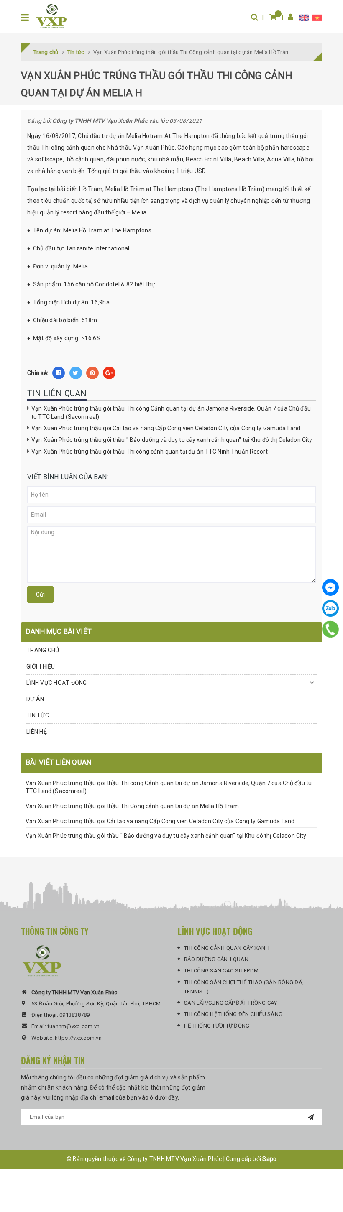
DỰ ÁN (35, 699)
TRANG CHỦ (42, 650)
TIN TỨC (37, 715)
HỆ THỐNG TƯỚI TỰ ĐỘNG (216, 1026)
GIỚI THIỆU (40, 666)
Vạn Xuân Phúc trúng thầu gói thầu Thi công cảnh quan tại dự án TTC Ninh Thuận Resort (149, 451)
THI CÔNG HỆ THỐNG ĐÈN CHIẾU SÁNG (233, 1014)
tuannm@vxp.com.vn (74, 1026)
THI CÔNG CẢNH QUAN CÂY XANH (226, 948)
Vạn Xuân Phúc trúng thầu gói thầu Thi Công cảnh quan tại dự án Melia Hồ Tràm (132, 806)
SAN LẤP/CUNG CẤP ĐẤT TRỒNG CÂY (230, 1003)
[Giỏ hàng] (272, 17)
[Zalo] (330, 608)
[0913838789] (330, 629)
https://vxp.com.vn (78, 1038)
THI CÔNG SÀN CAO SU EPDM (221, 970)
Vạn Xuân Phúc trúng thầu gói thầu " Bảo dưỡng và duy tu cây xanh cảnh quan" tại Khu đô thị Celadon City (171, 439)
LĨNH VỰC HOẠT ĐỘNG (56, 682)
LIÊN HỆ (36, 731)
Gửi (40, 594)
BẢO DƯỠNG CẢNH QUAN (216, 959)
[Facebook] (330, 587)
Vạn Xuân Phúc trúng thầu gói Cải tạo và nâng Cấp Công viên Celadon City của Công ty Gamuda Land (165, 428)
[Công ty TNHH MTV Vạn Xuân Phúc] (51, 16)
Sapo (269, 1159)
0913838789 (74, 1015)
